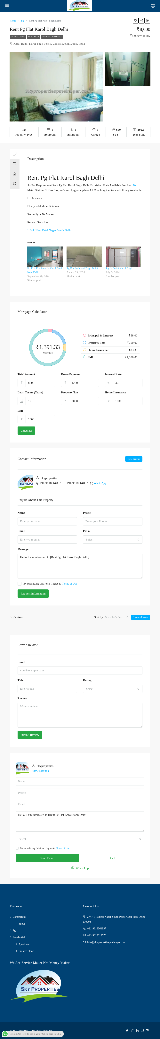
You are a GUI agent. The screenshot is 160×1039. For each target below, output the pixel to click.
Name (21, 512)
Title (20, 680)
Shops (22, 923)
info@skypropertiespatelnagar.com (106, 942)
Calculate (26, 430)
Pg (14, 930)
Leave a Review (140, 617)
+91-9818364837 (50, 483)
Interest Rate (113, 374)
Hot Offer (33, 37)
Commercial (19, 916)
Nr (134, 185)
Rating (87, 680)
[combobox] (112, 539)
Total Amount (26, 374)
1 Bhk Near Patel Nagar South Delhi (49, 230)
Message (23, 549)
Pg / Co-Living (18, 37)
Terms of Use (69, 583)
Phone (87, 512)
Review (22, 698)
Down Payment (71, 374)
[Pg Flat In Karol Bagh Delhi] (84, 256)
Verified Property (52, 37)
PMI (20, 410)
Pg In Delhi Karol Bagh (119, 268)
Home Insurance (115, 392)
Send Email (47, 858)
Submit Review (30, 734)
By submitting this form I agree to (50, 583)
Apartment (24, 944)
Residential (19, 937)
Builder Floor (26, 951)
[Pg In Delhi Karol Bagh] (123, 256)
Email (21, 531)
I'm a (86, 531)
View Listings (133, 459)
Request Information (33, 593)
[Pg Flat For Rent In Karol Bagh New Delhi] (45, 256)
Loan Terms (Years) (30, 392)
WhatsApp (100, 483)
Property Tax (69, 392)
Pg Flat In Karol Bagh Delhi (82, 268)
